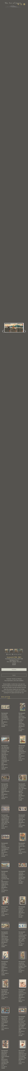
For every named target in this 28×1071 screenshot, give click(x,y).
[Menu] (24, 4)
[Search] (18, 4)
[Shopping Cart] (21, 4)
